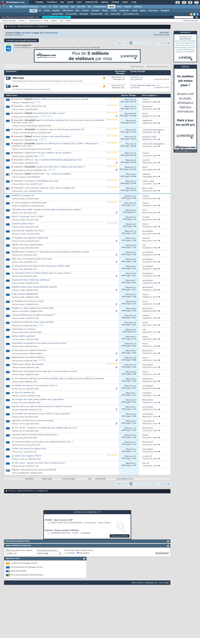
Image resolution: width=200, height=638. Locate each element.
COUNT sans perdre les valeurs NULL (29, 449)
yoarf (21, 452)
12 (135, 106)
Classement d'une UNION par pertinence (31, 280)
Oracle (134, 11)
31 (135, 99)
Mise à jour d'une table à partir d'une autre (32, 259)
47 (135, 167)
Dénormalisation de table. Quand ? (49, 113)
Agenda (54, 20)
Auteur (14, 95)
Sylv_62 (22, 389)
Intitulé (8, 95)
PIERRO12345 (24, 473)
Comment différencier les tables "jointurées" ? (33, 315)
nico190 (22, 290)
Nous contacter (138, 583)
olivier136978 (24, 311)
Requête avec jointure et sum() (29, 301)
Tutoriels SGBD (96, 14)
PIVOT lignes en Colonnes (24, 329)
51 (148, 43)
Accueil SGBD (57, 14)
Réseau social (34, 20)
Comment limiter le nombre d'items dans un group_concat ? (43, 273)
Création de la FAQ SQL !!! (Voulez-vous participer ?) (60, 167)
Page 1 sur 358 (123, 43)
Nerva (21, 326)
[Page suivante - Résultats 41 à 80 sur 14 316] (158, 484)
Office (119, 7)
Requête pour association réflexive (28, 357)
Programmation (100, 7)
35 (135, 153)
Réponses (124, 95)
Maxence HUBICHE (26, 170)
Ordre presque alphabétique (25, 294)
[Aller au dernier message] (159, 102)
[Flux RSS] (191, 14)
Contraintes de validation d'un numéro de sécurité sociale (39, 343)
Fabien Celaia (24, 184)
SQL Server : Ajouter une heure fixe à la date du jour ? (40, 463)
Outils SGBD (115, 14)
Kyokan (21, 304)
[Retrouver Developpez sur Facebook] (197, 14)
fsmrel (21, 140)
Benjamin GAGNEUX (14, 35)
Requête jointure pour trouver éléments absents (34, 287)
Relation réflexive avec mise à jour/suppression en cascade (61, 99)
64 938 (166, 35)
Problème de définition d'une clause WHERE (32, 322)
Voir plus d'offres (119, 536)
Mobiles (128, 7)
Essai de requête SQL (25, 392)
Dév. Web (81, 7)
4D (40, 11)
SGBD (111, 7)
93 (135, 114)
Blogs (70, 2)
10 (135, 386)
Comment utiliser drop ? (23, 224)
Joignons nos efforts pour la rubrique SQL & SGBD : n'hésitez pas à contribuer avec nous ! (55, 144)
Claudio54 (22, 396)
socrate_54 (23, 459)
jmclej (21, 438)
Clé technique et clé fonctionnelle (31, 203)
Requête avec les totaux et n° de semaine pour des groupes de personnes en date (50, 252)
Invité (21, 255)
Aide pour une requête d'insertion (31, 350)
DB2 (77, 11)
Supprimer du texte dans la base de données (33, 420)
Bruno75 (22, 117)
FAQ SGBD (83, 14)
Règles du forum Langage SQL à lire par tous (36, 33)
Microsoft (64, 7)
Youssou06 (23, 403)
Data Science (67, 11)
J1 (19, 103)
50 (135, 137)
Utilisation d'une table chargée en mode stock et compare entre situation (46, 209)
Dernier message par (149, 95)
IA (50, 7)
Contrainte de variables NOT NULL (28, 231)
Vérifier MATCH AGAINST (23, 336)
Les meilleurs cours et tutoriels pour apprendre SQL (59, 129)
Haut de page (164, 583)
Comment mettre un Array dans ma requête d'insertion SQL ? (44, 442)
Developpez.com (151, 583)
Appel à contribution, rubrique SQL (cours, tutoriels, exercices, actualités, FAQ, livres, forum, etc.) (58, 121)
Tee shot (22, 424)
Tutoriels (51, 2)
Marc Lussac (23, 191)
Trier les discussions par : (47, 551)
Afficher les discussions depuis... (19, 551)
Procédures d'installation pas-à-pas (41, 181)
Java (72, 7)
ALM (55, 7)
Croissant (70, 553)
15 (135, 203)
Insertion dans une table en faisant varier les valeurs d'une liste (42, 406)
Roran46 (22, 368)
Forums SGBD (71, 14)
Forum (11, 26)
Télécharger (18, 78)
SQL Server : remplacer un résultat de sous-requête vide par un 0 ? (46, 428)
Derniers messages (9, 20)
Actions (21, 20)
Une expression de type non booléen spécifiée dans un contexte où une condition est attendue (59, 378)
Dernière (164, 484)
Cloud (43, 7)
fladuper (22, 375)
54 (135, 358)
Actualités (29, 479)
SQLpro (21, 109)
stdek (21, 262)
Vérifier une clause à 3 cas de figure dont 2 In (36, 385)
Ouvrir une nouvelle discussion (21, 40)
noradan (22, 199)
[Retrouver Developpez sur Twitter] (194, 14)
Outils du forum (136, 67)
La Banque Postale (60, 533)
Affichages (132, 95)
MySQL (105, 11)
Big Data (56, 11)
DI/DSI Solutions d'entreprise (27, 7)
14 (135, 344)
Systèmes (138, 7)
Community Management (28, 126)
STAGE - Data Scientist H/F (59, 520)
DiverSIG (22, 234)
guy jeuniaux (23, 354)
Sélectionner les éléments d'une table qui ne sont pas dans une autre (44, 371)
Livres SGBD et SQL (131, 14)
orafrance (22, 177)
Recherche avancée (190, 20)
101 (152, 43)
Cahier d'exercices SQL (36, 106)
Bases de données (25, 26)
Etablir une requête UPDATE (28, 456)
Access (47, 11)
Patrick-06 (23, 445)
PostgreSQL (124, 11)
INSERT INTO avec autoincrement (27, 245)
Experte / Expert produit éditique (62, 530)
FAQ (62, 2)
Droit (125, 2)
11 (145, 43)
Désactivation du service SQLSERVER (38, 470)
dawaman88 (23, 332)
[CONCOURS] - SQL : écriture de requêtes (51, 174)
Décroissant (84, 553)
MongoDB (165, 11)
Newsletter (91, 2)
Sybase (143, 11)
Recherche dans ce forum (156, 67)
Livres (15, 86)
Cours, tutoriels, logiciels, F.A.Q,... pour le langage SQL (50, 188)
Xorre (21, 213)
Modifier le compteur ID (23, 195)
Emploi (104, 2)
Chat (79, 2)
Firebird (85, 11)
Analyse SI (135, 77)
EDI (89, 7)
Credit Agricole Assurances (66, 523)
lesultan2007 (23, 410)
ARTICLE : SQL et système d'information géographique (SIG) (53, 160)
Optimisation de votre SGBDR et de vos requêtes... (48, 153)
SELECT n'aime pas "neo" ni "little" (28, 216)
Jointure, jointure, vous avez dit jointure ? (52, 136)
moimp (21, 417)
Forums (39, 2)
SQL (106, 14)
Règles (68, 20)
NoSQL (114, 11)
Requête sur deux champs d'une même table (33, 308)
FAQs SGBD (47, 479)
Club (133, 2)
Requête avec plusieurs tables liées (31, 238)
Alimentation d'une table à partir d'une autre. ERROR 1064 (42, 266)
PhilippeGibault (24, 206)
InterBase (95, 11)
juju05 (21, 382)
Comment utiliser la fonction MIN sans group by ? (35, 434)
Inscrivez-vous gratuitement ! (56, 17)
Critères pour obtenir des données (28, 364)
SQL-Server (153, 11)
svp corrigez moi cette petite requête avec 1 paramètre (38, 399)
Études (115, 2)
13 (135, 231)
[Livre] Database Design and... (143, 85)
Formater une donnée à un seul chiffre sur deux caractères (42, 414)
